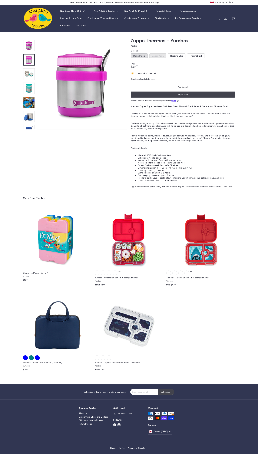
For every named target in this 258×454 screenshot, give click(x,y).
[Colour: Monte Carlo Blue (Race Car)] (186, 273)
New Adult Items (164, 11)
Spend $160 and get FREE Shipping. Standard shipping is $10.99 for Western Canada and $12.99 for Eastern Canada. (114, 2)
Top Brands (161, 18)
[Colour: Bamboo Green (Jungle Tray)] (97, 273)
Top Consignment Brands (187, 18)
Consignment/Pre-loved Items (101, 18)
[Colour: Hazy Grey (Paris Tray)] (109, 273)
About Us (83, 413)
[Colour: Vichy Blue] (37, 357)
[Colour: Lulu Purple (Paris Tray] (115, 273)
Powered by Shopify (136, 448)
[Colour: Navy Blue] (25, 357)
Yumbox (41, 198)
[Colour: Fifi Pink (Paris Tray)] (103, 273)
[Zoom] (82, 84)
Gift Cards (81, 25)
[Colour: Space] (109, 357)
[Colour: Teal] (31, 357)
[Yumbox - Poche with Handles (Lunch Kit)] (57, 332)
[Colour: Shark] (103, 357)
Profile (122, 448)
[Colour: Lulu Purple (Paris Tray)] (180, 273)
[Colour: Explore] (97, 357)
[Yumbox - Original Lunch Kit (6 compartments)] (129, 247)
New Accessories (188, 11)
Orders (113, 448)
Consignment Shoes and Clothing (93, 417)
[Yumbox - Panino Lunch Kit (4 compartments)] (200, 247)
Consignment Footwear (135, 18)
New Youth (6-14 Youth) (136, 11)
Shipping (134, 79)
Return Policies (85, 424)
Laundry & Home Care (71, 18)
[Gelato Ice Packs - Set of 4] (57, 245)
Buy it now (183, 94)
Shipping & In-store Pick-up (91, 420)
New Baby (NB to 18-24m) (73, 11)
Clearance (65, 25)
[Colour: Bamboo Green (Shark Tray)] (168, 273)
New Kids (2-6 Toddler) (105, 11)
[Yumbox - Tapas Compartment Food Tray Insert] (129, 332)
